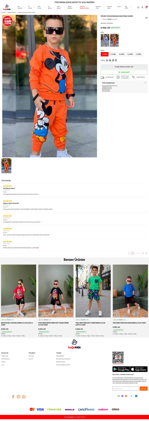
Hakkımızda (4, 356)
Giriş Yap (31, 356)
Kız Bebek (50, 7)
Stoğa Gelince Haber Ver (124, 67)
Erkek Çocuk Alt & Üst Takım (26, 12)
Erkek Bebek (59, 7)
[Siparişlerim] (142, 7)
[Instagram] (18, 396)
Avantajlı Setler (109, 7)
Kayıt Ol (31, 359)
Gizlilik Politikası (60, 362)
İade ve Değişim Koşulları (63, 364)
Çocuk (3, 12)
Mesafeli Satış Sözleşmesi (63, 359)
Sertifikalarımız (5, 359)
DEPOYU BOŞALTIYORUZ (84, 7)
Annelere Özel (98, 7)
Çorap (119, 6)
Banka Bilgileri (60, 356)
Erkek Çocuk (39, 7)
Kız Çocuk (30, 7)
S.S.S (2, 364)
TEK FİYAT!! (126, 7)
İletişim (3, 362)
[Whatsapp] (24, 396)
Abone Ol (143, 388)
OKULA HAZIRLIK (70, 7)
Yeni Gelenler (20, 7)
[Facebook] (13, 396)
